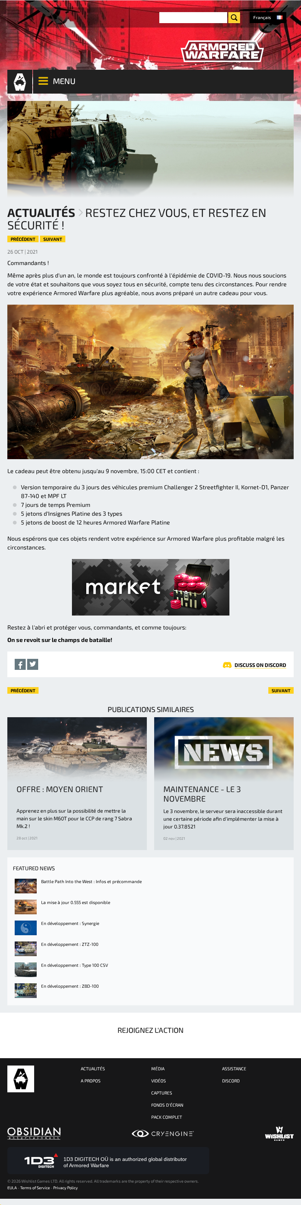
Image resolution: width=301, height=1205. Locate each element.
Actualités (41, 212)
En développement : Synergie (70, 923)
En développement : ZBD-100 (70, 985)
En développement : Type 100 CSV (74, 965)
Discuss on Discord (260, 665)
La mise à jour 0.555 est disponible (75, 902)
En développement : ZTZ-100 (69, 944)
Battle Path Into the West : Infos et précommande (91, 881)
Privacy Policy (65, 1187)
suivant (52, 239)
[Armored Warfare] (222, 51)
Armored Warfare (20, 1079)
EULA (12, 1187)
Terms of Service (35, 1187)
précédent (23, 239)
